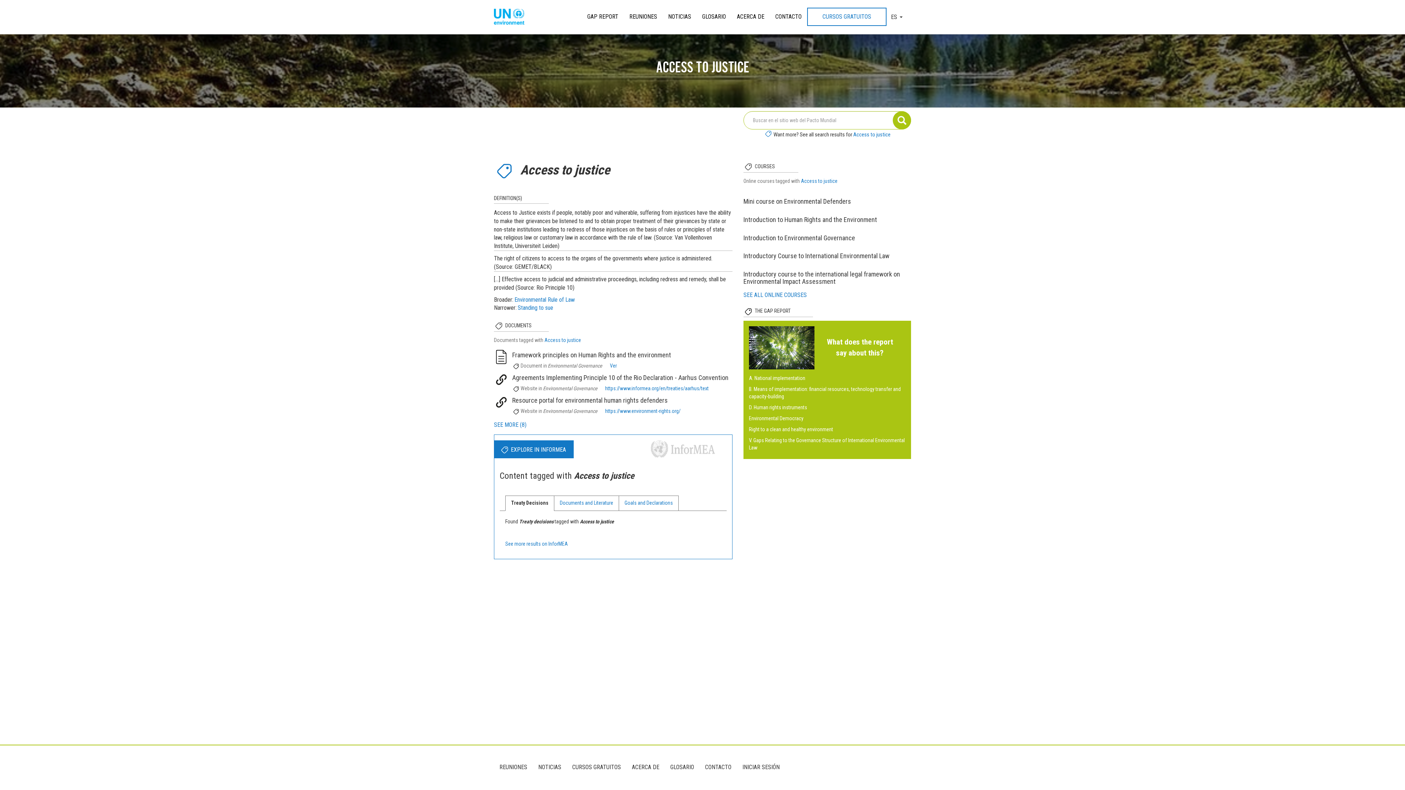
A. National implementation (777, 378)
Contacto (788, 16)
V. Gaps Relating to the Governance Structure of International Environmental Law (827, 444)
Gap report (602, 16)
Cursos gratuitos (847, 16)
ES (894, 17)
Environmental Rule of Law (544, 299)
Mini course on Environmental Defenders (797, 201)
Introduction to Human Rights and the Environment (810, 219)
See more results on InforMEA (536, 544)
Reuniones (643, 16)
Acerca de (750, 16)
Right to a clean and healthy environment (791, 429)
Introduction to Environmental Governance (799, 238)
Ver (613, 366)
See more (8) (510, 424)
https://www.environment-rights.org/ (643, 411)
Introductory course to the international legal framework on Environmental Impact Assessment (821, 277)
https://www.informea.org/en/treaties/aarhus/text (657, 388)
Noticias (679, 16)
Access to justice (872, 134)
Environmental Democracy (776, 418)
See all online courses (775, 294)
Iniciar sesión (761, 767)
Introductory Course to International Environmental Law (816, 256)
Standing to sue (535, 307)
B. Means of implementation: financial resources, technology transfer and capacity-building (825, 392)
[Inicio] (512, 17)
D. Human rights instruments (778, 407)
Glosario (714, 16)
